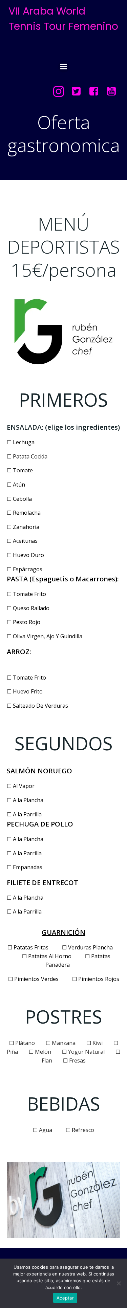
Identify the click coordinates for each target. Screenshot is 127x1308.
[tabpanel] (63, 1200)
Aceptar (65, 1298)
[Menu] (63, 66)
